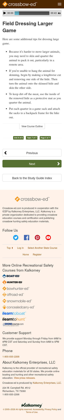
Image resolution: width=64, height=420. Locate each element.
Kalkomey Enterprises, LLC (47, 382)
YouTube (48, 237)
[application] (32, 13)
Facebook (26, 237)
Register (37, 254)
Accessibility (38, 409)
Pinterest (37, 237)
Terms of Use (32, 412)
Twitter (15, 237)
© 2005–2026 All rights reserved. (17, 409)
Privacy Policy (51, 409)
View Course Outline (32, 126)
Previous (32, 153)
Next (32, 164)
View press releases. (24, 377)
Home (26, 254)
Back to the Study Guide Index (32, 178)
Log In (20, 247)
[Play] (4, 13)
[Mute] (59, 13)
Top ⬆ (10, 247)
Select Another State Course (42, 247)
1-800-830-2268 (10, 356)
